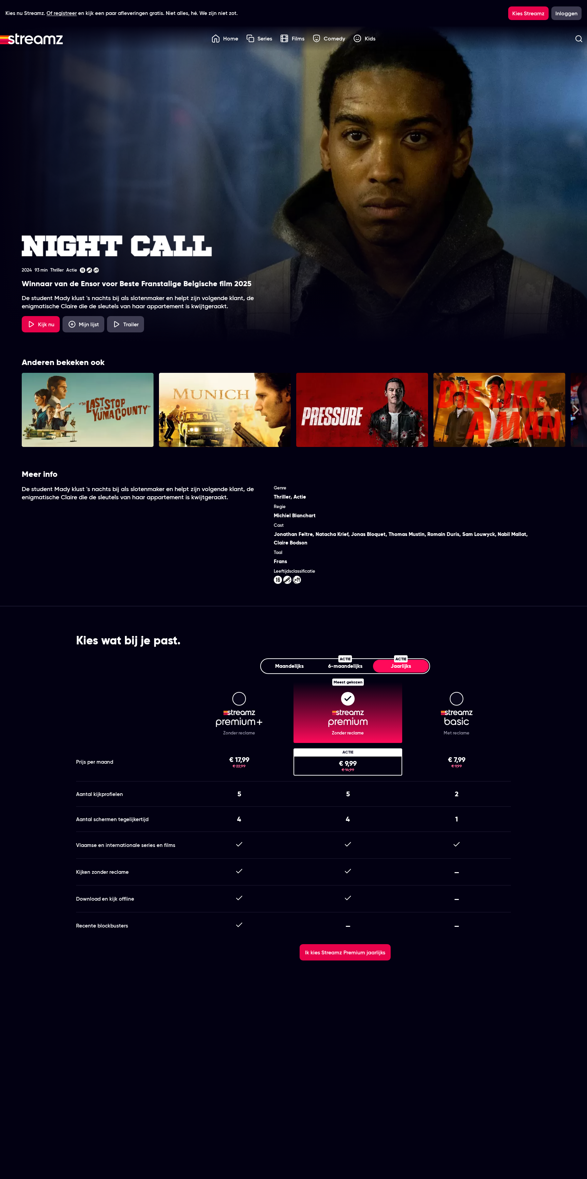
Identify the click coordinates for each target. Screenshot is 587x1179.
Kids (370, 38)
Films (298, 38)
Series (264, 38)
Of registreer (62, 13)
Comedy (334, 38)
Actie (300, 496)
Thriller (282, 496)
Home (230, 38)
